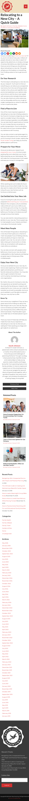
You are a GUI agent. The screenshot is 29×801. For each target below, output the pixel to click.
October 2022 (6, 640)
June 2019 (5, 702)
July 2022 (5, 648)
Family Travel (6, 525)
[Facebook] (2, 53)
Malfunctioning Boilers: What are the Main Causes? (13, 464)
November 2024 (7, 581)
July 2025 (5, 559)
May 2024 (5, 594)
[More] (19, 53)
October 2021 (6, 673)
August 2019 (6, 697)
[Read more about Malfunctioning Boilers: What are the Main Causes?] (14, 454)
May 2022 (5, 654)
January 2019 (6, 716)
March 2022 (6, 659)
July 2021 (5, 681)
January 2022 (6, 664)
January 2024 (6, 605)
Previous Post (14, 384)
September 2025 (7, 553)
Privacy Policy (12, 798)
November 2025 (7, 548)
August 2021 (6, 678)
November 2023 (7, 610)
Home (4, 531)
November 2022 (7, 637)
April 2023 (5, 629)
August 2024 (6, 586)
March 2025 (6, 570)
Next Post (14, 388)
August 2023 (6, 618)
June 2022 (5, 651)
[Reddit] (16, 53)
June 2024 (5, 591)
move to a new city (20, 56)
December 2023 (7, 608)
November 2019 (7, 689)
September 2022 (7, 643)
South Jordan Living (7, 140)
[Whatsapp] (11, 53)
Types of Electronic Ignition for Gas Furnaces (14, 440)
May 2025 (5, 564)
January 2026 (6, 545)
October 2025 (6, 551)
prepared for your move (8, 152)
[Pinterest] (8, 53)
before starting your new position (17, 202)
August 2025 (6, 556)
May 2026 (5, 543)
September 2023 (7, 616)
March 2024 (6, 599)
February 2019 (6, 713)
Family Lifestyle (18, 26)
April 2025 (5, 567)
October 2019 (6, 691)
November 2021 (7, 670)
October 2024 (6, 583)
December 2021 (7, 667)
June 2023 (5, 624)
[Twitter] (5, 53)
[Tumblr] (13, 53)
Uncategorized (6, 533)
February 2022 (6, 662)
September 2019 (7, 694)
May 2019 (5, 705)
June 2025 (5, 562)
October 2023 (6, 613)
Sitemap (18, 798)
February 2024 (6, 602)
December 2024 (7, 578)
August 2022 (6, 645)
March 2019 (5, 710)
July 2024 (5, 589)
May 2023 (5, 627)
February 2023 (6, 632)
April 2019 (5, 708)
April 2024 (5, 597)
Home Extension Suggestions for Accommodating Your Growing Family (13, 416)
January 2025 (6, 575)
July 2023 (5, 621)
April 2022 (5, 656)
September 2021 (7, 675)
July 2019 (5, 700)
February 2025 (6, 572)
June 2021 (5, 683)
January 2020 (6, 686)
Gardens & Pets (7, 528)
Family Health (6, 520)
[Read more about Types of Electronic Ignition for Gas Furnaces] (14, 430)
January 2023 (6, 635)
